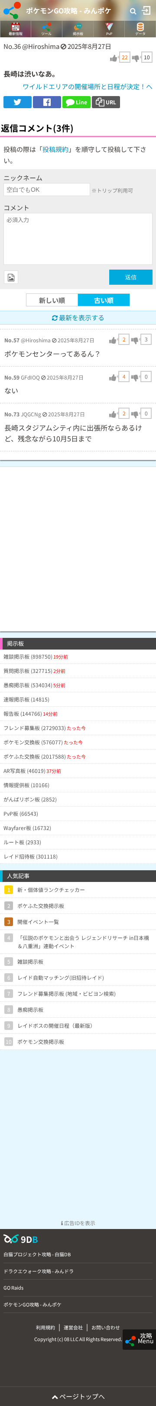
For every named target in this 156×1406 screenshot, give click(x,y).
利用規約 (45, 1327)
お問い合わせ (105, 1327)
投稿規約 (55, 149)
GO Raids (13, 1287)
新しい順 (52, 300)
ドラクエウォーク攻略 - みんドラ (38, 1271)
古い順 (104, 300)
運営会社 (73, 1327)
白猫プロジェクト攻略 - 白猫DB (37, 1254)
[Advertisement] (78, 545)
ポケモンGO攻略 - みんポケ (68, 10)
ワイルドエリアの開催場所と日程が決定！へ (88, 86)
